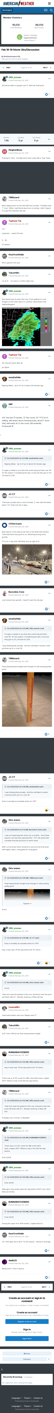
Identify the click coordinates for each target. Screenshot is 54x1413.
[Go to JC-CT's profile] (4, 495)
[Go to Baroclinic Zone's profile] (4, 593)
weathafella (34, 458)
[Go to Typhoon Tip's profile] (4, 222)
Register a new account (27, 1321)
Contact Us (38, 1398)
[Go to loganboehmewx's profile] (19, 37)
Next (45, 68)
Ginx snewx (34, 982)
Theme (27, 1398)
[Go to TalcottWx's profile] (4, 274)
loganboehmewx (30, 38)
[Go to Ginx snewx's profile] (4, 821)
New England (23, 59)
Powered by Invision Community (27, 1401)
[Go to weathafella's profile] (4, 378)
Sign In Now (27, 1338)
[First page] (3, 68)
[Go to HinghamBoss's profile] (4, 151)
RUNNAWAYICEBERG (37, 1138)
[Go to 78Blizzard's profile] (4, 198)
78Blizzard (34, 878)
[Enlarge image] (27, 327)
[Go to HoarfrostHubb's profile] (4, 256)
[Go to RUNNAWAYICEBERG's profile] (4, 1053)
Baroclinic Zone (35, 830)
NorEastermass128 (12, 56)
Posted (19, 80)
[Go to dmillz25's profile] (4, 1261)
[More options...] (49, 78)
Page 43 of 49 (27, 68)
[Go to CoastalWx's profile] (4, 1008)
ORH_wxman (34, 628)
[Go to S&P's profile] (4, 405)
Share (27, 1354)
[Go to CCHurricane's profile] (4, 525)
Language (16, 1398)
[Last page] (50, 68)
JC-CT (32, 938)
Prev (8, 68)
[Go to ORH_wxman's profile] (4, 78)
